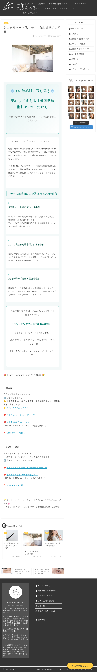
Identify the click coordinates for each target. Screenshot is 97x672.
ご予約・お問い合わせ (30, 13)
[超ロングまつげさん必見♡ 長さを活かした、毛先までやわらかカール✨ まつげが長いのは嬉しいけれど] (77, 89)
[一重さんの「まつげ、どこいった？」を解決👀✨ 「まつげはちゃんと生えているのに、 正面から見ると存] (71, 89)
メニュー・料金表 (78, 4)
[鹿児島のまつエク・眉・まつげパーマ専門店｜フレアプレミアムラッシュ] (18, 9)
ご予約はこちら (81, 665)
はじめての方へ (27, 4)
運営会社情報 (9, 669)
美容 (6, 23)
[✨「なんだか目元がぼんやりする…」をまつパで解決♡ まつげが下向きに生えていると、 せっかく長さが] (84, 89)
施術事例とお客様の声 (58, 4)
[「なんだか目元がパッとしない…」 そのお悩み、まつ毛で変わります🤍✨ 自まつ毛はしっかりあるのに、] (91, 89)
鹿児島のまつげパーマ (30, 8)
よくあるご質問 (49, 8)
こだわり (41, 4)
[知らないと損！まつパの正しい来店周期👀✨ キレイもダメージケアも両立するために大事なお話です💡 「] (77, 109)
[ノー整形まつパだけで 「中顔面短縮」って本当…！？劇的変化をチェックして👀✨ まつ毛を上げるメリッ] (77, 102)
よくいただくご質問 (46, 601)
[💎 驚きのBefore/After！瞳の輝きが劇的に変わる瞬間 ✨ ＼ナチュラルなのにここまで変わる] (84, 116)
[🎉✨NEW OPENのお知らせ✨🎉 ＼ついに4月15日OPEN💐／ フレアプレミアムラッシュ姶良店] (71, 116)
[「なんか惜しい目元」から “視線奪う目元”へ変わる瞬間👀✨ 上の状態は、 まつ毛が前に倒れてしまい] (91, 102)
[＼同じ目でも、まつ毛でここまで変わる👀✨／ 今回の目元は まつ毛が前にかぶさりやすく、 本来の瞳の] (84, 109)
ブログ (74, 8)
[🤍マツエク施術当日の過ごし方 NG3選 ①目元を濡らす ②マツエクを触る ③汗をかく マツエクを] (91, 116)
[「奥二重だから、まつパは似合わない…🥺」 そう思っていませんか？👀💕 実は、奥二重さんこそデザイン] (91, 96)
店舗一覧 (64, 8)
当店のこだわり (44, 586)
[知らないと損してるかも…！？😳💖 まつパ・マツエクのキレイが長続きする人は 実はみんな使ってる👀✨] (84, 102)
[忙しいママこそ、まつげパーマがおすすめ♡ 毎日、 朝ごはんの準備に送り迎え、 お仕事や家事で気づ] (71, 96)
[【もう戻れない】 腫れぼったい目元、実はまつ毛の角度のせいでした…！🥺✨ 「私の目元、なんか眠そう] (71, 102)
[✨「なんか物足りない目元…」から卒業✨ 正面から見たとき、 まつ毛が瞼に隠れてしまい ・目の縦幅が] (71, 109)
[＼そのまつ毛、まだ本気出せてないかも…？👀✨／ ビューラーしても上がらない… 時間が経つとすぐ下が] (91, 109)
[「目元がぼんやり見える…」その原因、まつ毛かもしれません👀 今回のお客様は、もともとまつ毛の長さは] (77, 96)
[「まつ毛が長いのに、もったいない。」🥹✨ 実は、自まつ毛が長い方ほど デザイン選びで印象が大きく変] (84, 96)
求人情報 (41, 620)
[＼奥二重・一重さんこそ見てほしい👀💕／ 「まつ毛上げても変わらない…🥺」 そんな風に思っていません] (77, 116)
